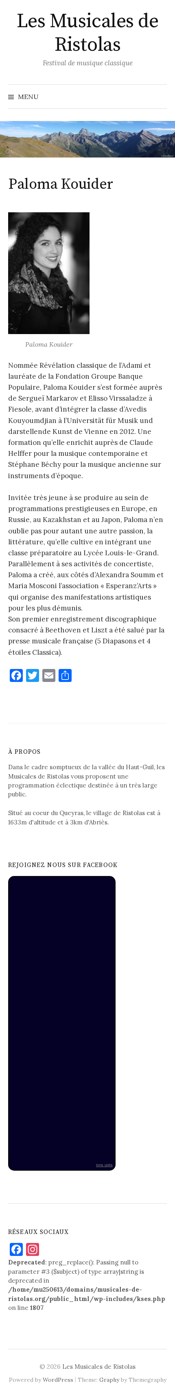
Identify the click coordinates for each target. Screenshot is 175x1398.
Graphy (109, 1379)
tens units (104, 1165)
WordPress (58, 1379)
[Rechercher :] (160, 97)
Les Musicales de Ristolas (87, 33)
